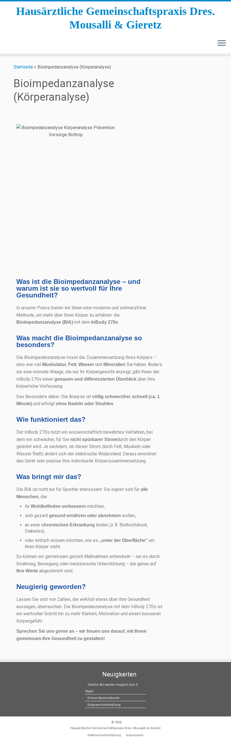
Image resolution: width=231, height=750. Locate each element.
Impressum (134, 735)
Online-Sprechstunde (103, 698)
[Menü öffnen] (221, 43)
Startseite (23, 67)
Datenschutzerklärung (104, 735)
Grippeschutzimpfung (104, 705)
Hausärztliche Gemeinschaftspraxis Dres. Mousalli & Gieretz (115, 18)
